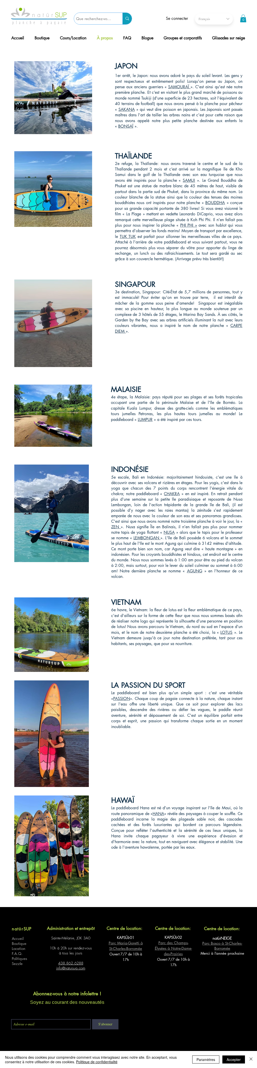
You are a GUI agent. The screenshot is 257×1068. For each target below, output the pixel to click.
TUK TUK (128, 236)
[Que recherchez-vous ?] (127, 18)
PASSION (121, 698)
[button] (243, 18)
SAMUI (189, 180)
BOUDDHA (215, 202)
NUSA (169, 532)
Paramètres (206, 1059)
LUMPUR (145, 419)
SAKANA (126, 109)
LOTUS (226, 632)
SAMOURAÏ (179, 87)
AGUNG (194, 571)
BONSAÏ (125, 126)
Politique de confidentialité (96, 1061)
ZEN (116, 526)
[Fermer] (251, 1059)
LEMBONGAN (147, 538)
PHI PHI (187, 225)
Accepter (234, 1059)
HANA (158, 813)
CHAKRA (172, 493)
